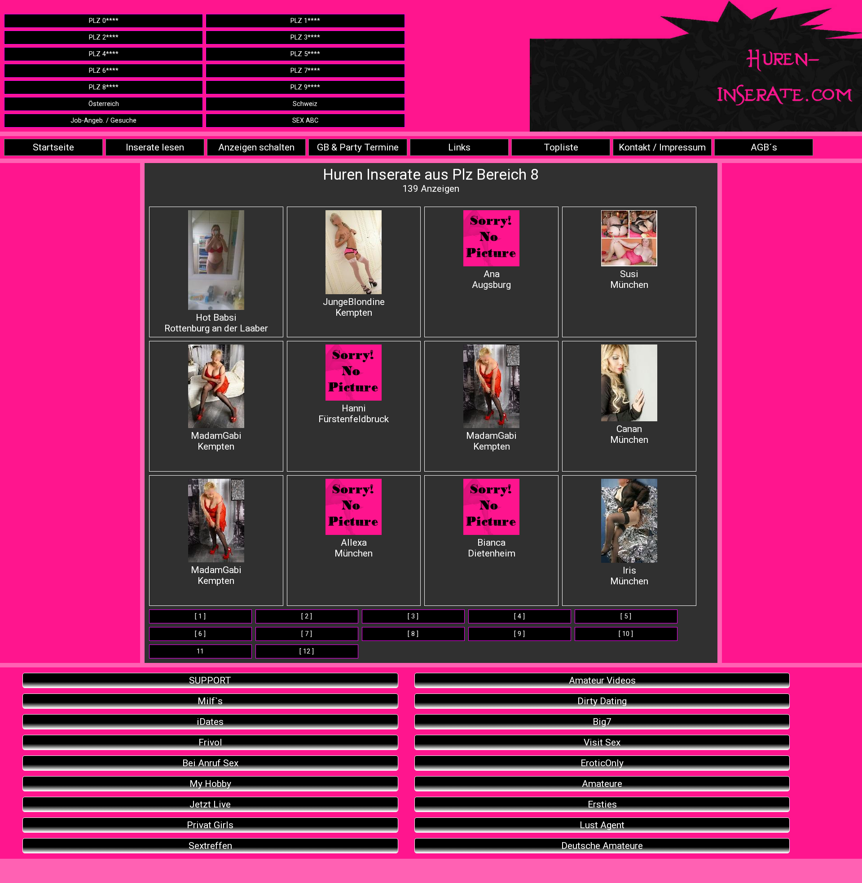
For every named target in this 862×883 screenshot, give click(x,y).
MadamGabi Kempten (216, 441)
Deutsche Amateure (602, 845)
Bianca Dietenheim (491, 548)
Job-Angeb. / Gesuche (103, 120)
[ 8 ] (413, 634)
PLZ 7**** (305, 71)
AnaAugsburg (491, 279)
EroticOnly (602, 763)
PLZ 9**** (305, 87)
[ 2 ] (306, 616)
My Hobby (210, 783)
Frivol (210, 742)
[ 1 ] (200, 616)
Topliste (561, 147)
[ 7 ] (306, 634)
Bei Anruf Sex (210, 763)
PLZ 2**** (104, 37)
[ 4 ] (519, 616)
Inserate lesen (155, 147)
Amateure (602, 783)
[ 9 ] (519, 634)
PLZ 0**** (104, 21)
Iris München (629, 576)
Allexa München (353, 548)
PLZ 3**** (305, 37)
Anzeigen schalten (256, 147)
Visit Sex (602, 742)
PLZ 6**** (104, 71)
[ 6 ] (200, 634)
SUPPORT (210, 680)
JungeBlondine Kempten (354, 307)
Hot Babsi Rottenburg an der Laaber (216, 323)
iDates (210, 721)
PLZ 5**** (305, 54)
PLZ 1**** (305, 21)
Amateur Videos (602, 680)
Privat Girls (210, 825)
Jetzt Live (210, 804)
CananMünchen (629, 434)
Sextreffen (210, 845)
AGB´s (764, 147)
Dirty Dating (602, 701)
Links (459, 147)
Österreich (103, 104)
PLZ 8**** (104, 87)
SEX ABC (305, 120)
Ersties (602, 804)
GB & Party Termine (358, 147)
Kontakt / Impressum (662, 147)
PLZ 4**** (104, 54)
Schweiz (305, 104)
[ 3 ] (413, 616)
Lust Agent (602, 825)
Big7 (602, 721)
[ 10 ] (626, 634)
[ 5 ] (625, 616)
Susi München (629, 279)
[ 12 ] (306, 651)
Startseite (53, 147)
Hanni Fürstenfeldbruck (353, 413)
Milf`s (210, 701)
